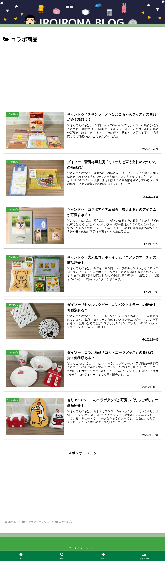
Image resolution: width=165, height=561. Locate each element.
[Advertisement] (82, 74)
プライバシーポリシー (82, 548)
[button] (152, 522)
